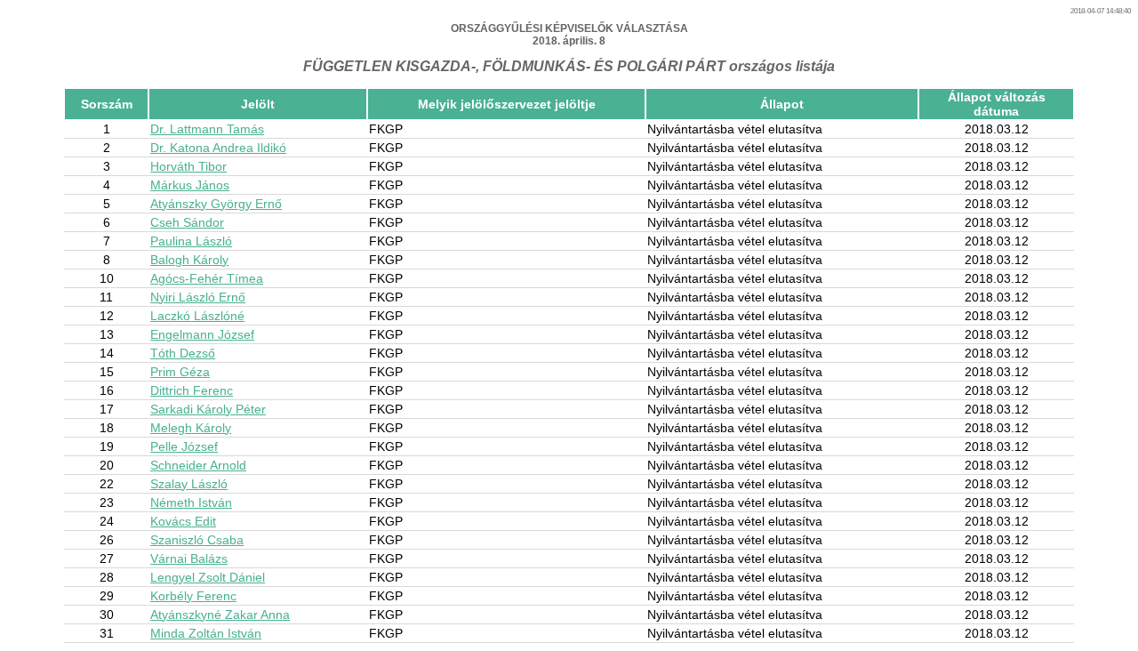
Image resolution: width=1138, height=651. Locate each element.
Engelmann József (202, 334)
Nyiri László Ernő (197, 297)
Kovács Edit (183, 521)
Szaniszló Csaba (197, 540)
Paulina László (191, 241)
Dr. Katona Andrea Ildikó (218, 148)
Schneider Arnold (198, 465)
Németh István (191, 502)
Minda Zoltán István (205, 633)
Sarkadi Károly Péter (208, 409)
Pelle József (184, 446)
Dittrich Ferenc (191, 390)
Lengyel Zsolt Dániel (207, 577)
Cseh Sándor (187, 222)
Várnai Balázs (189, 558)
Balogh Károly (189, 260)
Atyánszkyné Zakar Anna (220, 614)
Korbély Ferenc (193, 596)
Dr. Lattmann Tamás (207, 129)
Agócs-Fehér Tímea (206, 278)
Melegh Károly (190, 428)
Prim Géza (180, 372)
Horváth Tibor (188, 166)
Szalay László (189, 484)
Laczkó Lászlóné (197, 316)
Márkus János (189, 185)
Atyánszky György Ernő (216, 204)
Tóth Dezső (182, 353)
